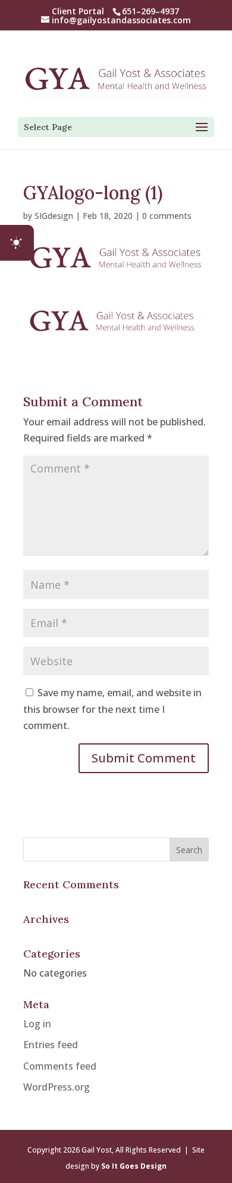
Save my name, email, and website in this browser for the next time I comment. (112, 708)
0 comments (167, 215)
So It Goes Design (134, 1166)
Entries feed (50, 1044)
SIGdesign (54, 215)
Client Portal (78, 11)
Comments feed (59, 1066)
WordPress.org (56, 1087)
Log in (37, 1023)
